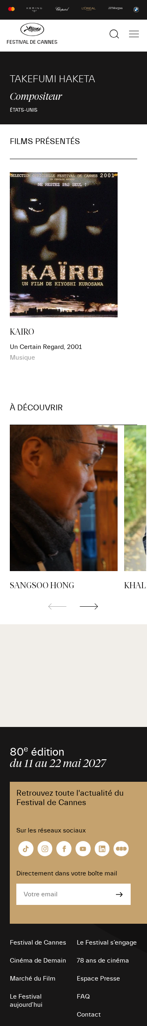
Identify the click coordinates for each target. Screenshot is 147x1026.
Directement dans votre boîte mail (66, 873)
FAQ (83, 996)
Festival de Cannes (38, 942)
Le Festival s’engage (107, 942)
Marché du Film (33, 978)
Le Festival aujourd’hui (26, 1000)
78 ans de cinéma (103, 960)
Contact (89, 1014)
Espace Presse (98, 978)
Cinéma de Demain (38, 960)
